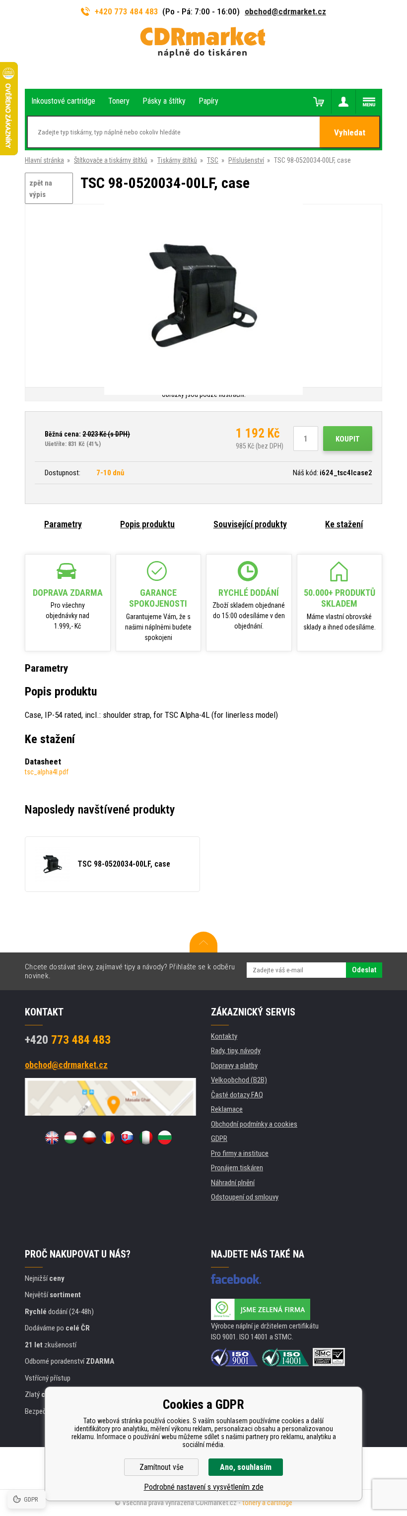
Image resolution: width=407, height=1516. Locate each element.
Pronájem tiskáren (237, 1167)
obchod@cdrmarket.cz (285, 11)
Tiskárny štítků (177, 160)
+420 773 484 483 (126, 11)
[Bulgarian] (165, 1137)
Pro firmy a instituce (240, 1153)
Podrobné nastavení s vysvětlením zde (204, 1487)
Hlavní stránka (44, 160)
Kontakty (224, 1036)
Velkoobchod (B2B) (239, 1079)
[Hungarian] (70, 1137)
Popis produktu (147, 524)
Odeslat (364, 969)
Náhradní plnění (233, 1182)
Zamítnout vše (161, 1467)
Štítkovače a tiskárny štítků (110, 160)
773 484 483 (68, 1040)
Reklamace (227, 1109)
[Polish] (89, 1137)
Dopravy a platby (234, 1065)
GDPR (219, 1138)
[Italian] (146, 1137)
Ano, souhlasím (245, 1467)
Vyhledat (349, 132)
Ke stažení (344, 524)
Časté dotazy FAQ (237, 1094)
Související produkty (250, 524)
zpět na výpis (40, 189)
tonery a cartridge (267, 1502)
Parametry (63, 524)
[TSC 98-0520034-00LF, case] (203, 296)
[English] (52, 1137)
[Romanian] (108, 1137)
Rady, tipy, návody (236, 1050)
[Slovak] (127, 1137)
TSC (212, 160)
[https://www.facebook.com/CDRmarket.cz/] (236, 1279)
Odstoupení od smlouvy (244, 1197)
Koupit (348, 439)
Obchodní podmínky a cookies (254, 1124)
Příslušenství (246, 160)
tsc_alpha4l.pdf (46, 772)
